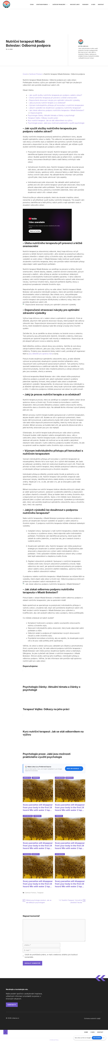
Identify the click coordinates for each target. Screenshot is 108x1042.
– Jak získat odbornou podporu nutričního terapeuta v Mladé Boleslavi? (56, 110)
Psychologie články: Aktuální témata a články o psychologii (51, 115)
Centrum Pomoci (42, 4)
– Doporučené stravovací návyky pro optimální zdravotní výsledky (54, 100)
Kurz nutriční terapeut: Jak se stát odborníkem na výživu (50, 120)
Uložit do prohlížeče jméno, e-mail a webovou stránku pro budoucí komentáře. (51, 956)
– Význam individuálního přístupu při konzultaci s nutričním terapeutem (56, 105)
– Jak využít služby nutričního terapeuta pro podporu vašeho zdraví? (55, 95)
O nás (93, 4)
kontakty (12, 1005)
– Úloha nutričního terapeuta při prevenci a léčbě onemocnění (52, 98)
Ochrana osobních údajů (92, 1018)
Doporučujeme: (36, 113)
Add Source (97, 1037)
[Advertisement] (54, 21)
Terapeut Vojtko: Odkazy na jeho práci (43, 118)
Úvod (32, 4)
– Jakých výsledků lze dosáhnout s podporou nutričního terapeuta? (54, 108)
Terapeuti (40, 893)
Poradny (85, 4)
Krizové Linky (75, 4)
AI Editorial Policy (54, 1040)
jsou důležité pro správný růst (40, 354)
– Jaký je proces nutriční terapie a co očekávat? (47, 103)
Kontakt (101, 4)
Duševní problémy (59, 4)
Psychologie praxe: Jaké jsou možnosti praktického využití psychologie (56, 123)
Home (86, 1032)
